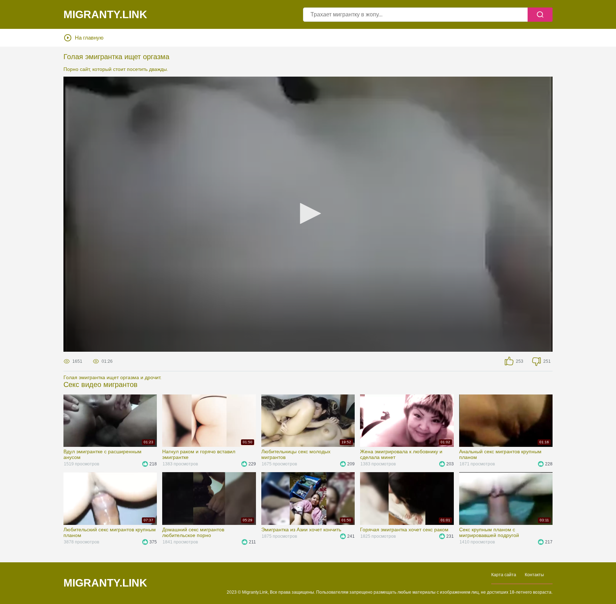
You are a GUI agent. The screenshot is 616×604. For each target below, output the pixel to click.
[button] (308, 213)
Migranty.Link (105, 583)
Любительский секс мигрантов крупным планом (109, 532)
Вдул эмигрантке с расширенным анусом (102, 454)
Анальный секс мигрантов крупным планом (500, 454)
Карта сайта (503, 574)
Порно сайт (76, 69)
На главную (89, 38)
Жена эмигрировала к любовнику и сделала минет (401, 454)
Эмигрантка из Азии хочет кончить (301, 529)
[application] (308, 214)
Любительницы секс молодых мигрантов (295, 454)
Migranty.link (105, 14)
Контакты (534, 574)
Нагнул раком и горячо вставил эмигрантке (198, 454)
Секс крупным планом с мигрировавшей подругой (489, 532)
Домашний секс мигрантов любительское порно (193, 532)
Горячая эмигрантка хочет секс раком (404, 529)
